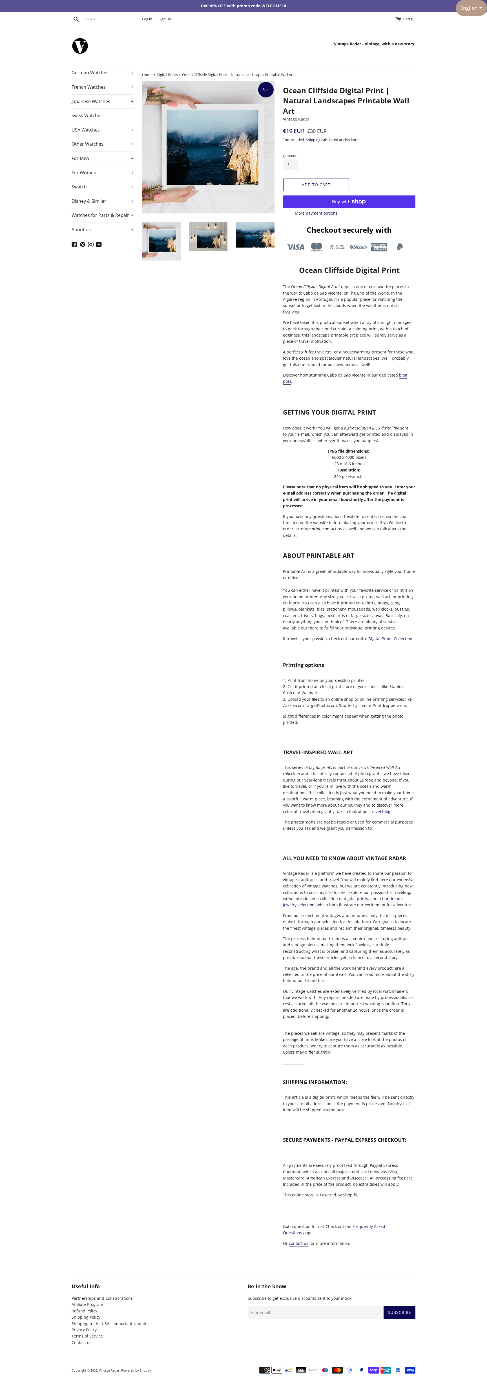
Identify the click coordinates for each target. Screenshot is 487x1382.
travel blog (380, 811)
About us (103, 229)
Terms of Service (87, 1336)
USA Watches (103, 130)
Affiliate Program (87, 1304)
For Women (103, 173)
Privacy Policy (84, 1329)
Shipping (313, 139)
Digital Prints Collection (390, 638)
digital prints (356, 898)
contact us (298, 1243)
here (322, 980)
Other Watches (103, 144)
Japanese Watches (103, 101)
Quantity (289, 156)
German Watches (103, 73)
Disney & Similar (103, 201)
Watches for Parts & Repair (103, 215)
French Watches (103, 87)
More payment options (316, 213)
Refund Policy (84, 1311)
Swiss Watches (87, 115)
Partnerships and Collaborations (102, 1298)
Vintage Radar (109, 1370)
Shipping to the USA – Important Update (109, 1323)
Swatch (103, 187)
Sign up (165, 19)
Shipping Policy (86, 1317)
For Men (103, 158)
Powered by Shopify (136, 1370)
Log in (147, 19)
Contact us (82, 1342)
